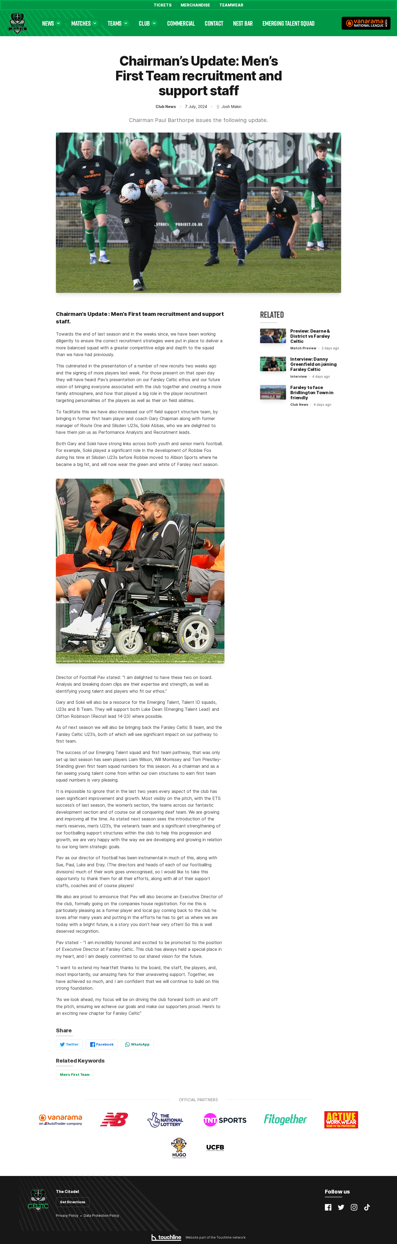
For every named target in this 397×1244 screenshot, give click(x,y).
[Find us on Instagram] (354, 1207)
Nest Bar (243, 23)
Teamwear (231, 5)
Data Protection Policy (101, 1215)
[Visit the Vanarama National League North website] (366, 23)
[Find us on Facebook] (328, 1207)
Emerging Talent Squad (289, 23)
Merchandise (195, 5)
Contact (214, 23)
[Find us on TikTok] (367, 1207)
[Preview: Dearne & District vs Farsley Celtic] (273, 336)
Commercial (181, 23)
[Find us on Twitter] (341, 1207)
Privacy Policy (67, 1215)
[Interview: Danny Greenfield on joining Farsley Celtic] (273, 364)
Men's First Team (74, 1075)
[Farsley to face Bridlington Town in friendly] (273, 392)
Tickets (162, 5)
